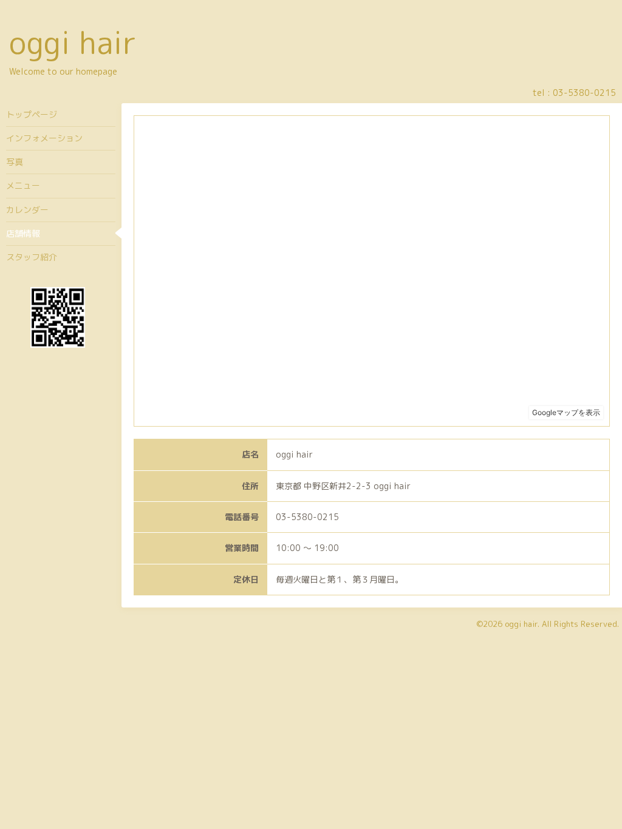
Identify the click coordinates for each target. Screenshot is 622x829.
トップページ (31, 114)
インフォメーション (44, 138)
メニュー (23, 185)
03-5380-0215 (584, 92)
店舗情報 (23, 233)
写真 (14, 161)
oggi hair (73, 42)
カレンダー (27, 209)
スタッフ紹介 (31, 257)
